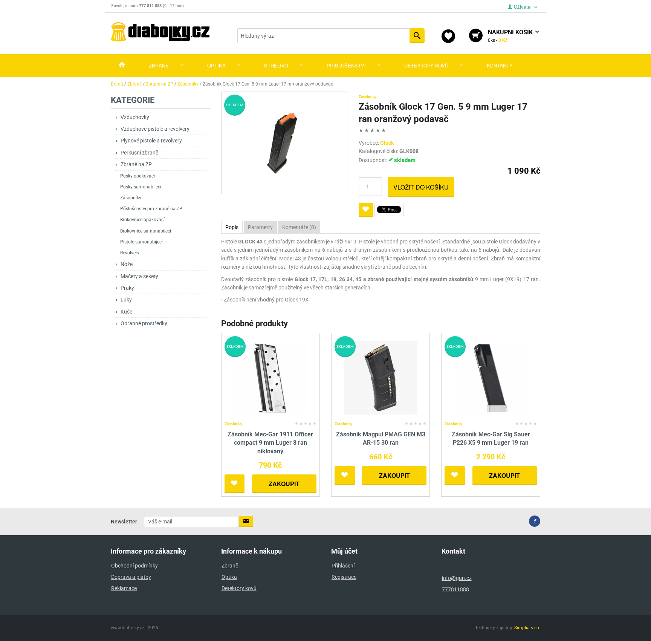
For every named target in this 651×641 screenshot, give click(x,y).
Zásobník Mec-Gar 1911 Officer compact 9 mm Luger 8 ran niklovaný (270, 443)
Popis (231, 227)
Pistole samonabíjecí (141, 242)
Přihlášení (343, 566)
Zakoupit (284, 483)
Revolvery (129, 252)
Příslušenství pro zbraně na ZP (151, 208)
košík (511, 36)
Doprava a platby (131, 577)
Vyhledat (417, 35)
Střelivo (276, 65)
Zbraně (159, 65)
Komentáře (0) (299, 227)
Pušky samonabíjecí (140, 187)
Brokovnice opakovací (142, 219)
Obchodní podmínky (134, 566)
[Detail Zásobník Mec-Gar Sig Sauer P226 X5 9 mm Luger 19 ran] (490, 377)
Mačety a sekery (139, 276)
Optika (216, 65)
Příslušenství (346, 65)
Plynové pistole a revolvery (151, 141)
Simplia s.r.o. (527, 627)
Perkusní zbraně (139, 153)
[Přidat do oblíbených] (366, 210)
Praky (127, 288)
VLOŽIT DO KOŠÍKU (421, 187)
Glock (387, 143)
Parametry (260, 227)
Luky (126, 300)
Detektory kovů (426, 65)
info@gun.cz (457, 578)
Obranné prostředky (144, 323)
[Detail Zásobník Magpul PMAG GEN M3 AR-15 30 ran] (380, 377)
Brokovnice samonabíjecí (145, 231)
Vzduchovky (135, 117)
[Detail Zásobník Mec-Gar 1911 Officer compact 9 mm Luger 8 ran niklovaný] (270, 377)
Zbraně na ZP (136, 164)
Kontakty (500, 65)
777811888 (455, 589)
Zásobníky (130, 197)
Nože (127, 264)
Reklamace (124, 588)
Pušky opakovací (137, 176)
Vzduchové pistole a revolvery (155, 129)
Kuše (126, 312)
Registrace (344, 577)
